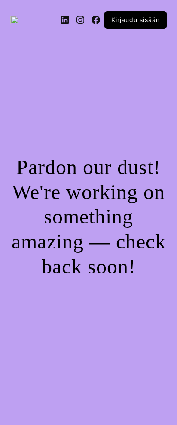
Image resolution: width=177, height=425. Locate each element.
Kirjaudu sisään (135, 19)
